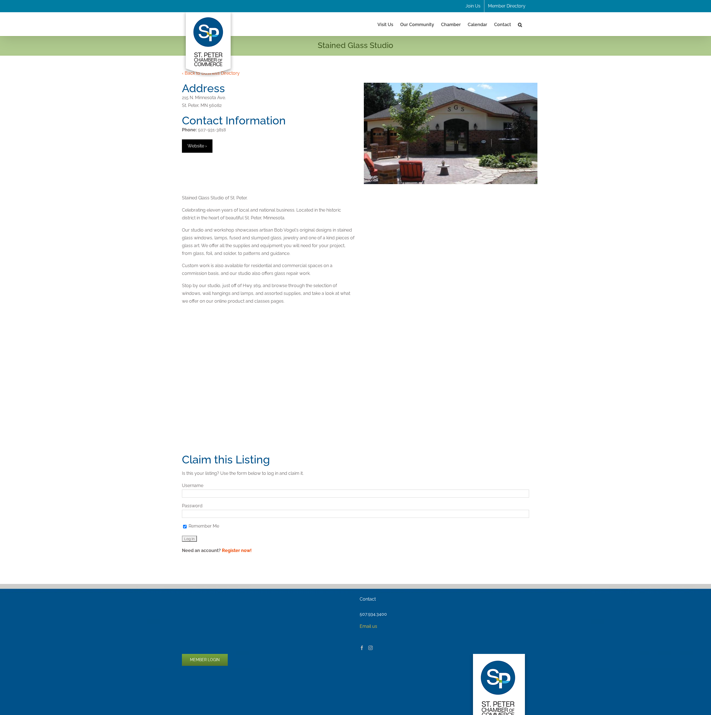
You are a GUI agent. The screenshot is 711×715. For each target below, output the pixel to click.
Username (192, 485)
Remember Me (203, 526)
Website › (197, 146)
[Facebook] (362, 648)
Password (192, 505)
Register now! (237, 550)
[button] (520, 24)
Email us (368, 626)
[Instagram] (370, 648)
